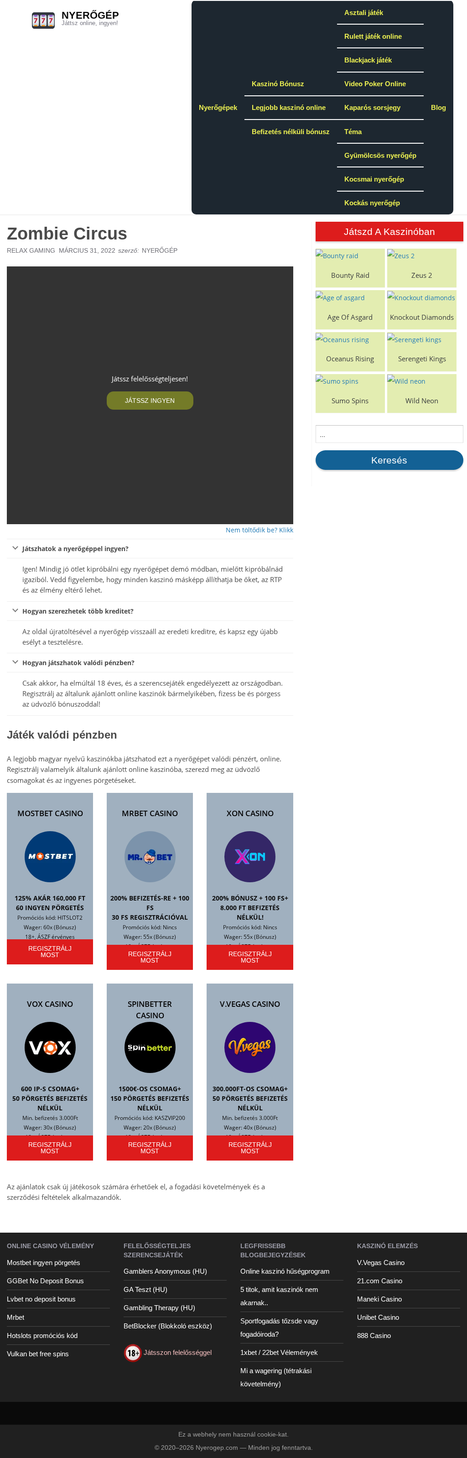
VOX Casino (50, 1004)
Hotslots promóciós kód (42, 1335)
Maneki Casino (379, 1299)
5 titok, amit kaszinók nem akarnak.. (279, 1296)
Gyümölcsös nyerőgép (380, 155)
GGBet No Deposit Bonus (45, 1281)
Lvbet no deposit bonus (41, 1299)
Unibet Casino (378, 1317)
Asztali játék (363, 12)
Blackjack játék (368, 60)
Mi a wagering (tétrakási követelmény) (275, 1377)
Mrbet (15, 1317)
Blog (438, 107)
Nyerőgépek (218, 107)
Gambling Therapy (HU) (159, 1308)
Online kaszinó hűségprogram (285, 1271)
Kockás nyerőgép (372, 203)
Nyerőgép (90, 15)
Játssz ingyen (150, 400)
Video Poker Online (375, 84)
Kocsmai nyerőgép (374, 179)
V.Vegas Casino (250, 1004)
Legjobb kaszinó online (289, 107)
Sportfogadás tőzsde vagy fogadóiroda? (279, 1327)
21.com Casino (379, 1281)
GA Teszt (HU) (145, 1289)
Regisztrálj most (50, 951)
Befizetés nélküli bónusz (291, 131)
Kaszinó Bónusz (278, 84)
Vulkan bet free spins (38, 1354)
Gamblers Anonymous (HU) (165, 1271)
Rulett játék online (373, 36)
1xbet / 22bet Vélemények (279, 1352)
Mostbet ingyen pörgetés (43, 1262)
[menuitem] (218, 107)
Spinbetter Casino (150, 1010)
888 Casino (374, 1335)
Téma (353, 131)
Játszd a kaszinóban (389, 231)
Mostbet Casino (50, 813)
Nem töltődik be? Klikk (259, 530)
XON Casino (250, 813)
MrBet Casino (150, 813)
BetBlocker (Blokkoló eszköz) (168, 1326)
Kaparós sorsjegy (372, 107)
